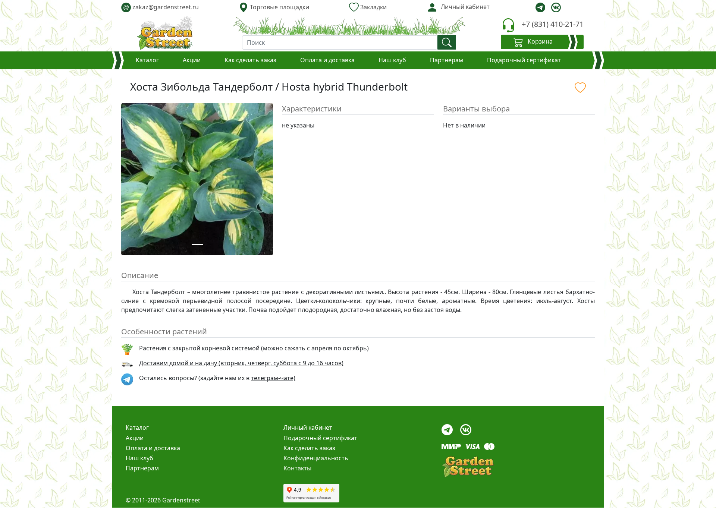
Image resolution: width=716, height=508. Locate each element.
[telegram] (540, 7)
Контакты (297, 468)
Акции (192, 60)
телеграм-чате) (273, 378)
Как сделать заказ (250, 60)
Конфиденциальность (315, 458)
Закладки (373, 7)
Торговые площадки (278, 7)
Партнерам (446, 60)
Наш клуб (392, 60)
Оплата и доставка (327, 60)
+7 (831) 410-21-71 (553, 24)
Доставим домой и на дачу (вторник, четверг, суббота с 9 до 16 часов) (241, 363)
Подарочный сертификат (524, 60)
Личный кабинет (307, 427)
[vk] (556, 7)
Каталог (147, 60)
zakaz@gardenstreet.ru (161, 7)
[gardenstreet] (165, 33)
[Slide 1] (197, 244)
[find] (446, 42)
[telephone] (508, 25)
